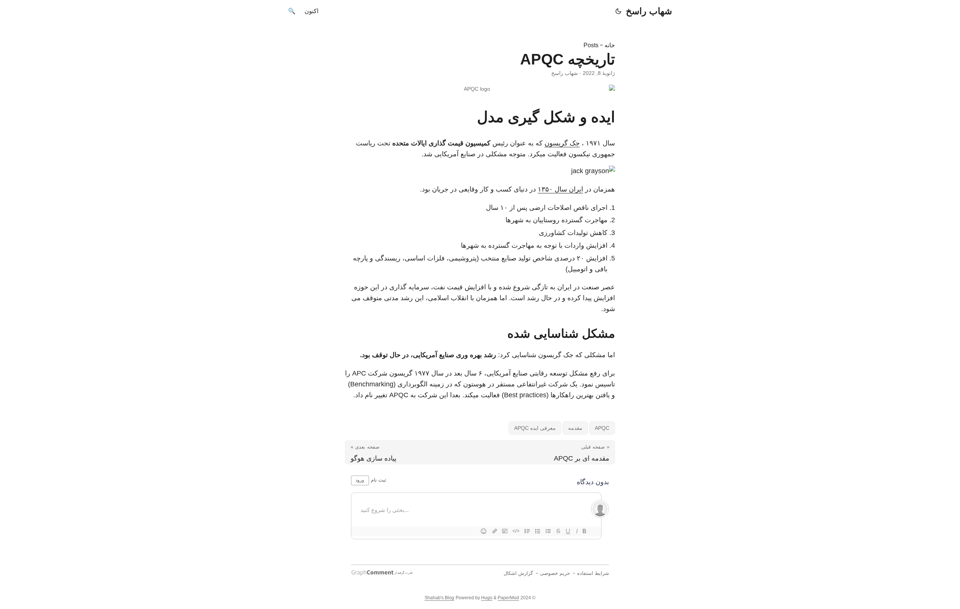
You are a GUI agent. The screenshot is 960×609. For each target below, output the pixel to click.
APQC (602, 428)
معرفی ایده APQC (535, 428)
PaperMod (508, 597)
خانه (609, 45)
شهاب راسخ (649, 11)
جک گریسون (562, 143)
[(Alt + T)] (618, 11)
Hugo (486, 597)
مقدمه (575, 428)
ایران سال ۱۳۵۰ (560, 189)
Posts (591, 45)
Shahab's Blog (439, 597)
